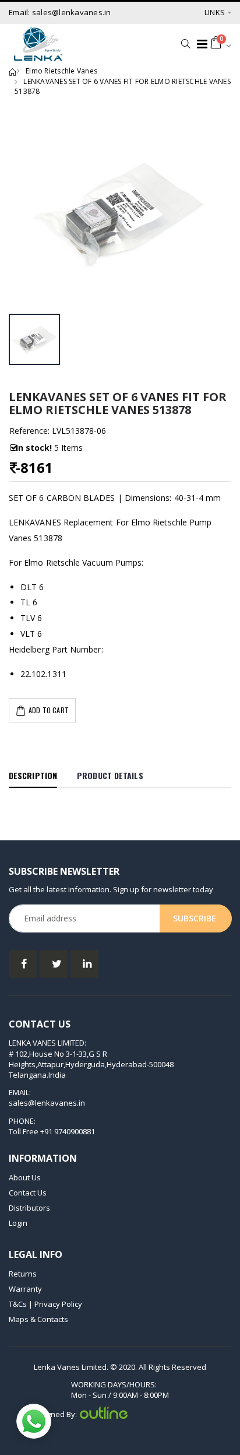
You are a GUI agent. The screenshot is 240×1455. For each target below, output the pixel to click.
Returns (23, 1273)
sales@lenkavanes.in (47, 1103)
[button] (182, 44)
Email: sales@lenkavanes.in (60, 12)
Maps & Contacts (38, 1319)
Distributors (29, 1207)
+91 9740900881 (67, 1131)
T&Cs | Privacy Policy (45, 1304)
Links (214, 12)
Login (18, 1223)
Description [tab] (33, 775)
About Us (25, 1177)
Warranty (25, 1289)
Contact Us (28, 1192)
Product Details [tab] (110, 775)
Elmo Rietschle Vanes (61, 71)
